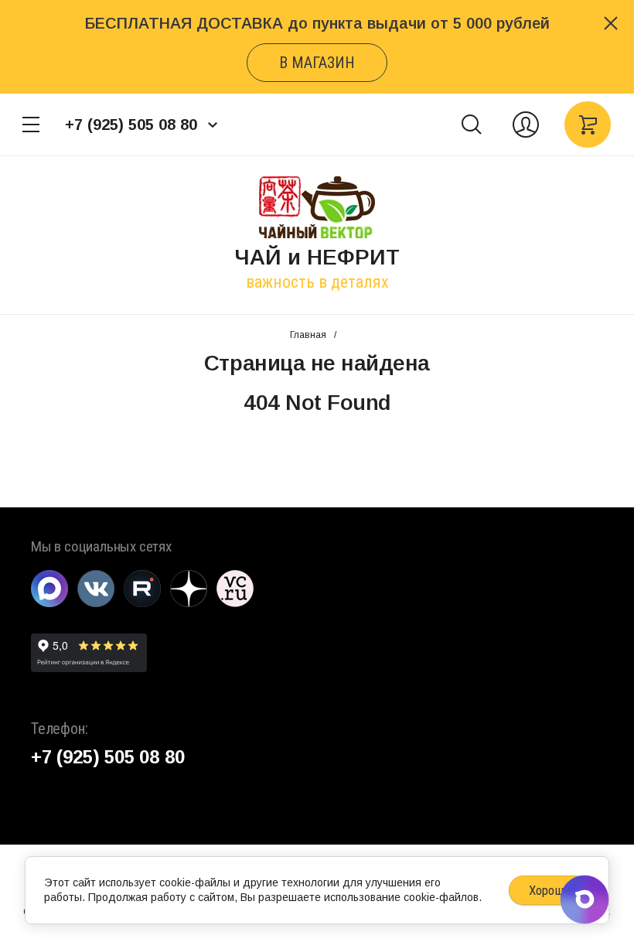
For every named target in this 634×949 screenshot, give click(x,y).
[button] (30, 124)
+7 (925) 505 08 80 (131, 124)
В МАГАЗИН (317, 62)
